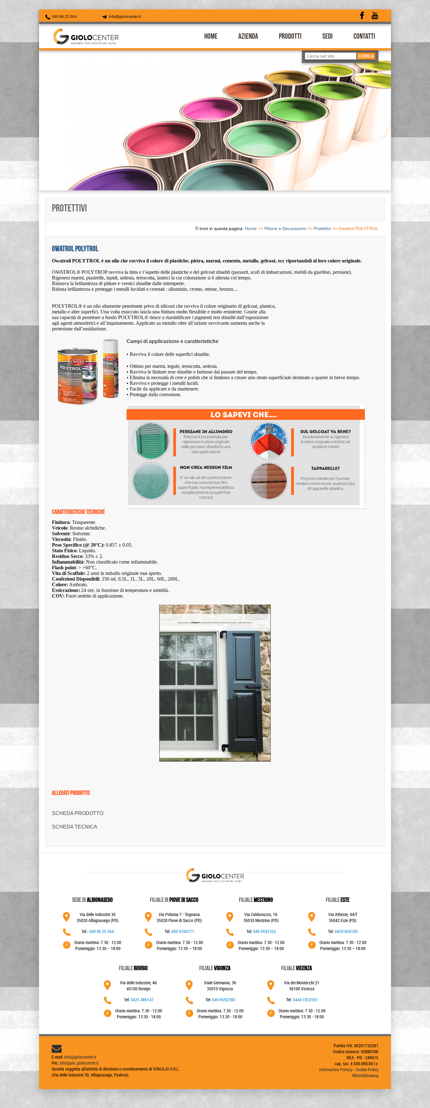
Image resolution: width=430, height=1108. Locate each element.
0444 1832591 (305, 1000)
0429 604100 (346, 931)
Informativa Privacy (336, 1069)
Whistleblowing (365, 1075)
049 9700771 (182, 931)
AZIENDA (248, 37)
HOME (211, 37)
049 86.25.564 (64, 16)
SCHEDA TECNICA (74, 827)
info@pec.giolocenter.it (79, 1063)
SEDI (327, 37)
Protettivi (322, 228)
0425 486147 (142, 1000)
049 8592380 (223, 1000)
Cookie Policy (367, 1069)
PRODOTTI (290, 37)
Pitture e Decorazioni (285, 228)
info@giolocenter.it (124, 16)
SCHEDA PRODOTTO (77, 813)
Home (251, 228)
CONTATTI (364, 37)
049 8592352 (264, 931)
